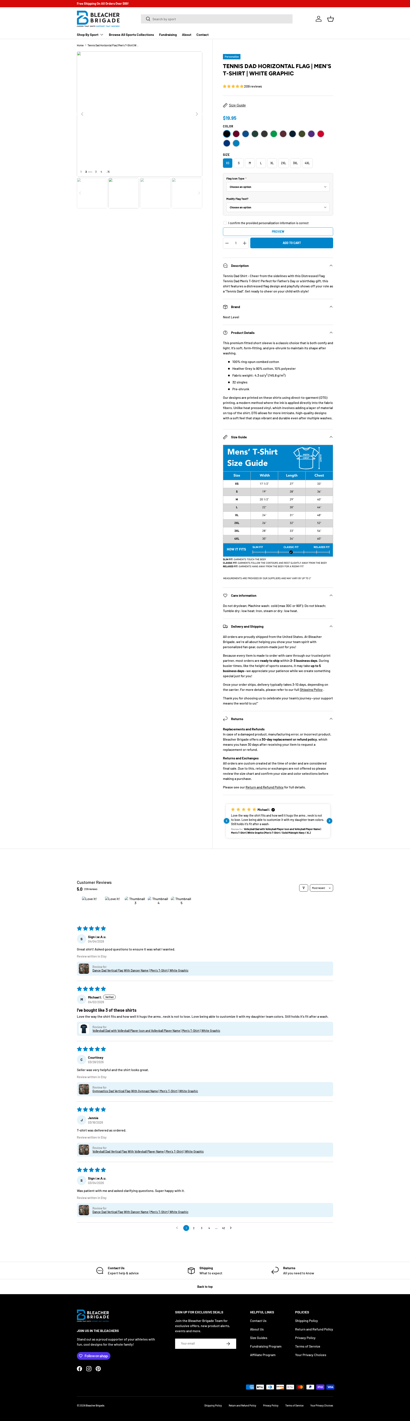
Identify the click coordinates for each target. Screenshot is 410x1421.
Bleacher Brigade (95, 1405)
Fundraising (168, 34)
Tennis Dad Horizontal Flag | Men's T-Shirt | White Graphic (113, 45)
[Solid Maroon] (283, 134)
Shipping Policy (311, 689)
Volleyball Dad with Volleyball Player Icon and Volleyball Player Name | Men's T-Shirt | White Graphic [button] (156, 1030)
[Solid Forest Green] (255, 134)
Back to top (205, 1286)
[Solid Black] (227, 134)
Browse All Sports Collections (131, 34)
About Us (257, 1329)
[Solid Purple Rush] (311, 134)
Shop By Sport (87, 34)
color (228, 126)
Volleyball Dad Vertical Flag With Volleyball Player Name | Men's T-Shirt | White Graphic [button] (148, 1151)
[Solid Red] (321, 134)
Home (80, 45)
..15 (108, 171)
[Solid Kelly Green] (274, 134)
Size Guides (258, 1338)
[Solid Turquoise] (236, 143)
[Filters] (303, 888)
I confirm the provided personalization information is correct (268, 223)
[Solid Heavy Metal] (264, 134)
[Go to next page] (231, 1228)
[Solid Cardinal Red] (236, 134)
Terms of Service (307, 1346)
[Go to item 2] (112, 907)
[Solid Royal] (227, 143)
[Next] (197, 114)
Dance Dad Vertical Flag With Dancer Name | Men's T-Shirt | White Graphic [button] (140, 970)
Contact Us (258, 1321)
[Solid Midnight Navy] (292, 134)
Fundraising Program (265, 1346)
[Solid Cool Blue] (245, 134)
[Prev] (82, 114)
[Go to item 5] (181, 907)
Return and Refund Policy (265, 787)
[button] (330, 18)
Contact (202, 34)
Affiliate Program (262, 1355)
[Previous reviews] (226, 821)
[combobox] (217, 18)
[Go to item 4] (158, 907)
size (226, 154)
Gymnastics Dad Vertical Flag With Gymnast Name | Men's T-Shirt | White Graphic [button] (145, 1091)
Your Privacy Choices (310, 1355)
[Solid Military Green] (302, 134)
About (186, 34)
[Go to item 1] (89, 907)
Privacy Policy (305, 1338)
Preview (278, 231)
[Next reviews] (329, 821)
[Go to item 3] (135, 907)
